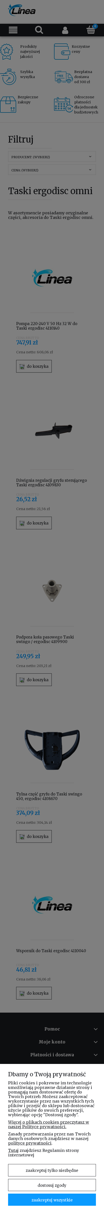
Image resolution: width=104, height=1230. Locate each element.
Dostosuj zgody (52, 1185)
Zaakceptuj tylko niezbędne (52, 1170)
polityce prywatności (29, 1143)
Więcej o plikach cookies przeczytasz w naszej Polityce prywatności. (48, 1124)
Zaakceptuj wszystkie (52, 1200)
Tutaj (13, 1150)
